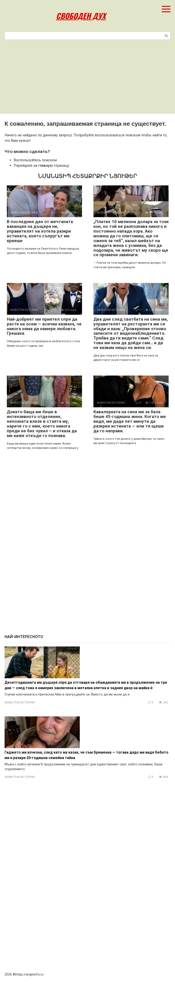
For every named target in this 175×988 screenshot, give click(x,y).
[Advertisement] (87, 79)
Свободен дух (81, 15)
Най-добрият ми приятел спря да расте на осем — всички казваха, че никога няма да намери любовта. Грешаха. (44, 326)
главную (45, 165)
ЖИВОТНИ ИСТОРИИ (20, 702)
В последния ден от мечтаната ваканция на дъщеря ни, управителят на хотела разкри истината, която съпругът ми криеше (40, 231)
